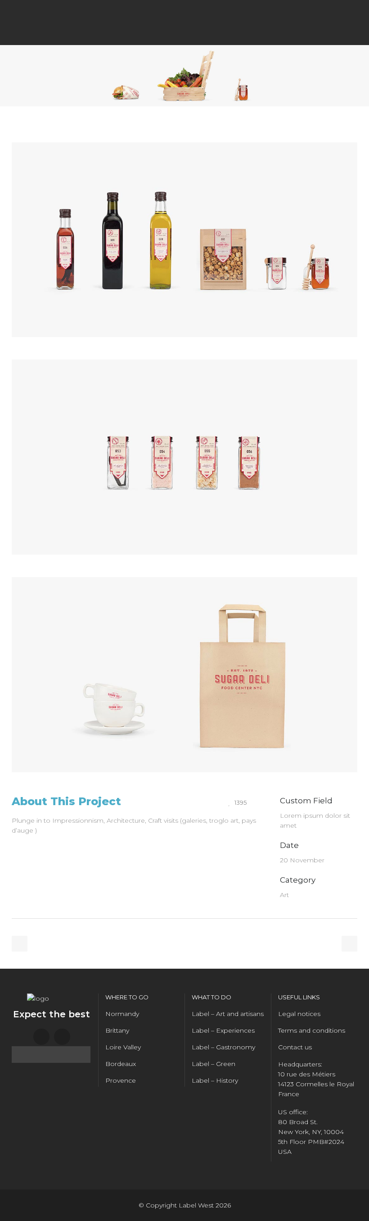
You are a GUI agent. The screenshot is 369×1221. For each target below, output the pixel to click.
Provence (120, 1080)
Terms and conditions (311, 1030)
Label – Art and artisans (228, 1014)
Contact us (295, 1047)
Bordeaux (120, 1064)
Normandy (122, 1014)
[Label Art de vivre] (184, 355)
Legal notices (299, 1014)
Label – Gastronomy (223, 1047)
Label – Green (213, 1064)
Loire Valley (123, 1047)
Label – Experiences (223, 1030)
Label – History (215, 1080)
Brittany (117, 1030)
